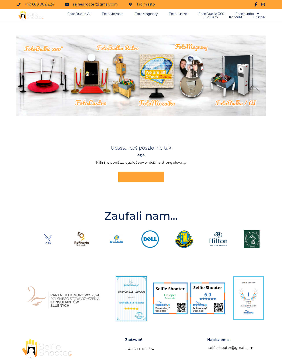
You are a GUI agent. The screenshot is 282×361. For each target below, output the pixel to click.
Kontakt (235, 17)
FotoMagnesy (146, 13)
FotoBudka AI (79, 13)
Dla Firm (211, 17)
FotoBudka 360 (211, 13)
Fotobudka (244, 13)
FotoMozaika (113, 13)
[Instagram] (263, 4)
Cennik (259, 17)
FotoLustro (178, 13)
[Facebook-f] (256, 4)
